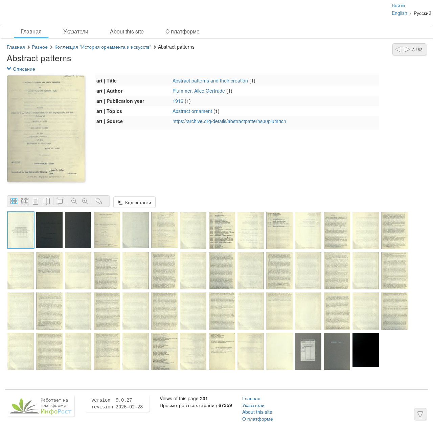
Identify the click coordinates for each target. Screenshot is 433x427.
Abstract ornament (192, 111)
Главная (31, 31)
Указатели (75, 31)
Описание (23, 68)
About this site (127, 31)
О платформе (182, 31)
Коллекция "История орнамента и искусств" (102, 46)
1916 (178, 100)
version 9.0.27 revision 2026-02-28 (117, 403)
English (399, 12)
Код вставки (136, 202)
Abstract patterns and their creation (210, 80)
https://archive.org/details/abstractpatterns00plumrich (229, 121)
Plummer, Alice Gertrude (199, 90)
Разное (40, 46)
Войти (398, 5)
